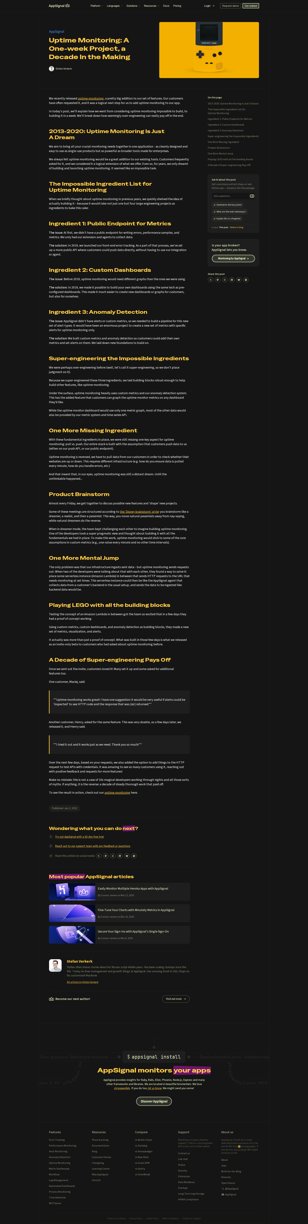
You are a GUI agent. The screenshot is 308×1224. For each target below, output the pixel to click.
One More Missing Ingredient (223, 142)
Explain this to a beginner (229, 218)
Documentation (100, 1145)
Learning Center (101, 1169)
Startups (183, 1188)
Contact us (184, 1153)
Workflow (54, 1174)
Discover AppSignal (154, 1101)
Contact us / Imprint (191, 1218)
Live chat (183, 1159)
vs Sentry (140, 1169)
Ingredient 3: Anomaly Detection (226, 130)
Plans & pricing (100, 1140)
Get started (250, 5)
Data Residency (186, 1182)
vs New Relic (142, 1157)
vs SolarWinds (142, 1174)
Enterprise (184, 1176)
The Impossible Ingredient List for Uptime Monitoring (226, 111)
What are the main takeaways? (231, 211)
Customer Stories (101, 1157)
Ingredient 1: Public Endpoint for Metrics (230, 119)
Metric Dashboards (59, 1169)
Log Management (58, 1180)
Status (181, 1165)
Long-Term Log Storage (191, 1193)
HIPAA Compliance (188, 1199)
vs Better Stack (143, 1140)
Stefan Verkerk (64, 68)
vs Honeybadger (144, 1151)
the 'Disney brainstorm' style (139, 511)
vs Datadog (141, 1145)
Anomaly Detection (59, 1157)
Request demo (230, 5)
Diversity (226, 1177)
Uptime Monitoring (59, 1163)
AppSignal (230, 1194)
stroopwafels (122, 1088)
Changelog (98, 1163)
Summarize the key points (229, 204)
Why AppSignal (100, 1174)
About (224, 1160)
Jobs (223, 1165)
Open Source (228, 1183)
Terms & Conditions (116, 1218)
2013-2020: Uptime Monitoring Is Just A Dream (233, 103)
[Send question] (252, 196)
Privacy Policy (136, 1218)
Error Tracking (57, 1140)
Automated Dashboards (62, 1186)
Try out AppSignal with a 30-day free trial (79, 837)
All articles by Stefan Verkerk (82, 982)
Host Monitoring (58, 1151)
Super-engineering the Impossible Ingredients (233, 136)
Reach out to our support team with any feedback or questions (92, 846)
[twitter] (99, 855)
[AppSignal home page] (59, 6)
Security (182, 1170)
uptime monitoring (91, 98)
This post (223, 227)
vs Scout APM (142, 1163)
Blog (94, 1151)
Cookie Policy (152, 1218)
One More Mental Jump (220, 153)
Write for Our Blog (231, 1171)
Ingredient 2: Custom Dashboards (226, 125)
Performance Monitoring (62, 1145)
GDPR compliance (170, 1218)
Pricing (177, 5)
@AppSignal (232, 1188)
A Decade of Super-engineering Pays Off (229, 165)
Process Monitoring (60, 1192)
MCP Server (55, 1203)
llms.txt (96, 1180)
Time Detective (57, 1197)
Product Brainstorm (219, 148)
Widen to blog (236, 227)
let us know (155, 1088)
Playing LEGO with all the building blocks (230, 159)
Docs (166, 5)
